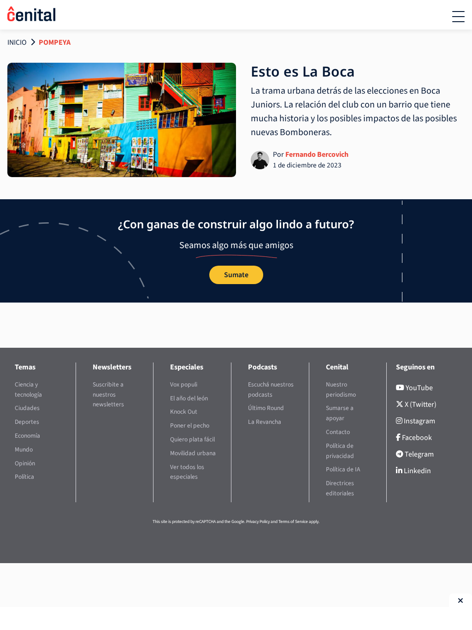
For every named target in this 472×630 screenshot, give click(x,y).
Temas (25, 367)
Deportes (27, 421)
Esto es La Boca (303, 71)
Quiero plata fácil (192, 439)
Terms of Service (293, 521)
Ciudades (27, 408)
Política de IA (343, 469)
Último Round (266, 408)
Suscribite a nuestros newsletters (108, 394)
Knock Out (183, 411)
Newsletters (112, 367)
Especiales (186, 367)
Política (24, 476)
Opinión (25, 463)
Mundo (24, 449)
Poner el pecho (189, 425)
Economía (27, 435)
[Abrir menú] (458, 16)
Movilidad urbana (193, 453)
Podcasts (262, 367)
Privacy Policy (258, 521)
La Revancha (264, 421)
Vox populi (183, 384)
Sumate (236, 275)
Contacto (338, 432)
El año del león (189, 398)
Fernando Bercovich (316, 154)
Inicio (17, 42)
